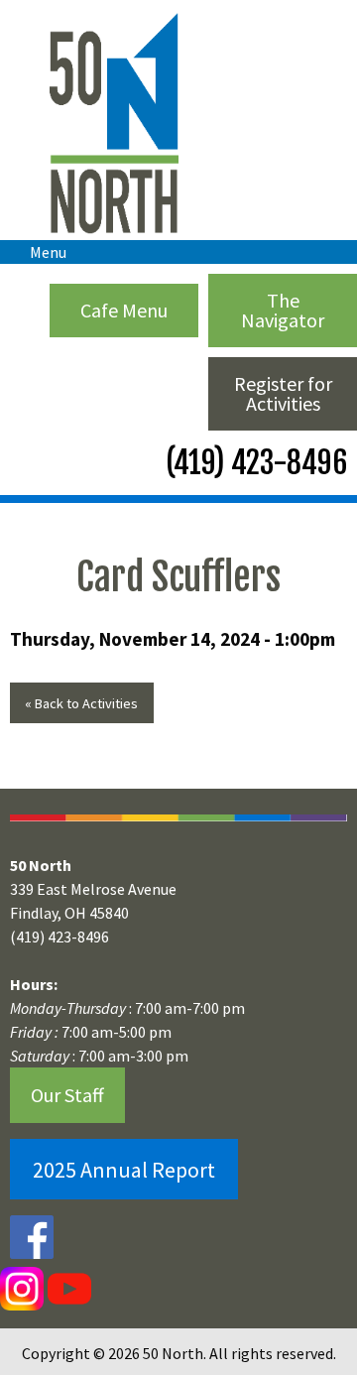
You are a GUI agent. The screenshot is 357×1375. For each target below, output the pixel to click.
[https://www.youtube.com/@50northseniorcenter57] (67, 1288)
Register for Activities (283, 393)
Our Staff (67, 1094)
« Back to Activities (81, 703)
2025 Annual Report (124, 1170)
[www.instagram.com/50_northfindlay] (22, 1288)
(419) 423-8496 (253, 462)
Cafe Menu (124, 310)
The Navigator (282, 310)
